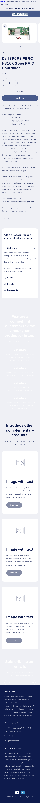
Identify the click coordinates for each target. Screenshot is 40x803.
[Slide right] (25, 47)
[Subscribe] (32, 682)
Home (2, 1)
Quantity (5, 78)
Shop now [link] (14, 505)
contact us (6, 171)
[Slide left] (15, 47)
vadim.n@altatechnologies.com (20, 202)
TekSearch (16, 797)
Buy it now (20, 98)
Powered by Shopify (26, 797)
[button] (2, 14)
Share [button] (6, 218)
